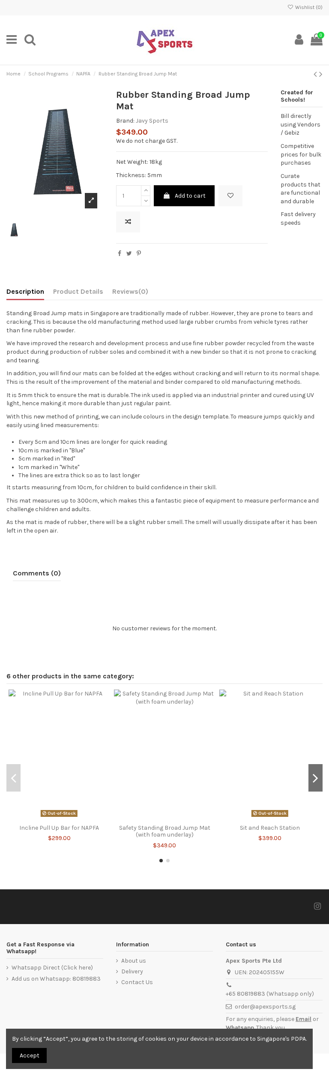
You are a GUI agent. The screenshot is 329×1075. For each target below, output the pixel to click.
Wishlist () (308, 7)
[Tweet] (129, 253)
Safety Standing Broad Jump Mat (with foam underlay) (164, 831)
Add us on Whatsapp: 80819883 (56, 978)
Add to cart (190, 195)
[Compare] (59, 817)
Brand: (125, 120)
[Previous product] (316, 74)
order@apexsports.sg (265, 1006)
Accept (29, 1055)
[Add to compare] (128, 221)
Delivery (132, 971)
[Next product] (321, 74)
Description (25, 291)
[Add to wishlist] (230, 195)
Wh (230, 1027)
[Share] (119, 253)
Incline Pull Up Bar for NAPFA (59, 827)
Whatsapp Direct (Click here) (52, 967)
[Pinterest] (139, 253)
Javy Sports (152, 120)
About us (133, 960)
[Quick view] (71, 817)
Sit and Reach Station (270, 827)
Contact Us (137, 982)
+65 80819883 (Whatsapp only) (270, 993)
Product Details (78, 291)
